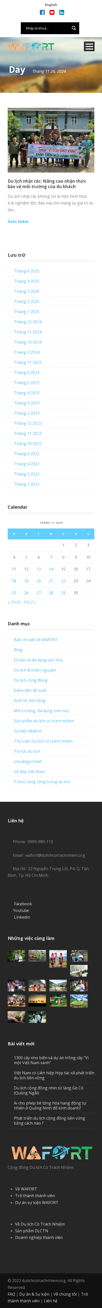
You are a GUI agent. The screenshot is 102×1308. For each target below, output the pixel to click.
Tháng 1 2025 (26, 311)
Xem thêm (18, 221)
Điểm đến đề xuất (30, 690)
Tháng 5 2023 (26, 382)
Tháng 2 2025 (26, 301)
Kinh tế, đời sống (29, 700)
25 (14, 593)
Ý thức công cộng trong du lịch (42, 781)
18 (14, 581)
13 (38, 569)
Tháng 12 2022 (28, 423)
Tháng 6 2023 (26, 372)
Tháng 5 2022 (26, 453)
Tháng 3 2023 (26, 403)
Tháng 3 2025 (26, 291)
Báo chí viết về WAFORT (36, 639)
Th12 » (29, 602)
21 (51, 581)
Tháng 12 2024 (28, 322)
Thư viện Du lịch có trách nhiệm (43, 741)
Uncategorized (27, 761)
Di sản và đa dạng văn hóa (38, 660)
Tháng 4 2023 (26, 393)
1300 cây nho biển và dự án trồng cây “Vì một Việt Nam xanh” (51, 1060)
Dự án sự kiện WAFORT (36, 1202)
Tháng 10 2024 (28, 342)
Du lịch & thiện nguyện (35, 670)
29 (63, 593)
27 (38, 593)
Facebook (23, 903)
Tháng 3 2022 (26, 474)
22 (63, 581)
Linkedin (22, 917)
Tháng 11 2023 (28, 362)
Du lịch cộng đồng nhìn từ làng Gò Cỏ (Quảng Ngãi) (48, 1090)
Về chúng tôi (65, 1294)
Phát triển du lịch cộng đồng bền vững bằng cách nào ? (49, 1120)
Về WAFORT (26, 1189)
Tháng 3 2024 (26, 352)
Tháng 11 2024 (28, 332)
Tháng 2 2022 (26, 484)
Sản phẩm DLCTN (31, 1230)
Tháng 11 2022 (28, 433)
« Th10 (14, 602)
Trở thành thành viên (35, 1195)
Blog (18, 650)
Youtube (21, 910)
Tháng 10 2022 (28, 443)
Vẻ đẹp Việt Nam (29, 771)
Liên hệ (50, 1301)
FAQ (11, 1294)
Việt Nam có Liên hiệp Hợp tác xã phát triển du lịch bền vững (54, 1075)
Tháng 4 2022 (26, 464)
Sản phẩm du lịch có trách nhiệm (44, 721)
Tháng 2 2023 (26, 413)
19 (26, 581)
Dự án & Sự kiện (34, 1294)
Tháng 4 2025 (26, 281)
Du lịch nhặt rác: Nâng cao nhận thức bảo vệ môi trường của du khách (47, 183)
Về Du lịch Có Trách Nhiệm (40, 1224)
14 (51, 569)
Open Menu (89, 46)
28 (51, 593)
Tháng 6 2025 (26, 271)
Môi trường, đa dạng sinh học (41, 710)
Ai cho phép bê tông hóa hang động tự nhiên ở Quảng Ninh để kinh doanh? (50, 1105)
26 (26, 593)
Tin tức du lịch (27, 751)
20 (38, 581)
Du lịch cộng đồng (31, 680)
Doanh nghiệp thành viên (39, 1237)
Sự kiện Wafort (28, 731)
